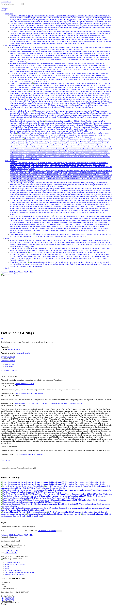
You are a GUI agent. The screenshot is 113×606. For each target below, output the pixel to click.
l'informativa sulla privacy (47, 531)
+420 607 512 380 (12, 551)
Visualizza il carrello (23, 353)
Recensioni (9, 366)
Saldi (7, 268)
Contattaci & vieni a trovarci (15, 564)
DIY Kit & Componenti (13, 45)
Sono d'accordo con (40, 531)
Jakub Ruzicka (55, 492)
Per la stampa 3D (11, 161)
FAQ (7, 568)
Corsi (7, 238)
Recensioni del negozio (9, 370)
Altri (2, 338)
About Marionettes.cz (12, 562)
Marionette (9, 14)
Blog (7, 566)
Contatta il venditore (8, 361)
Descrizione (9, 364)
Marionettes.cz (6, 2)
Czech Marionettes (105, 494)
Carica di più (5, 460)
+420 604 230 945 (11, 553)
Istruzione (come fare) (13, 570)
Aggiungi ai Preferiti (8, 357)
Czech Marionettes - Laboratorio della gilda (90, 482)
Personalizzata (10, 109)
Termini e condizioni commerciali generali (20, 572)
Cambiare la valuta (13, 349)
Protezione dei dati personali (15, 574)
